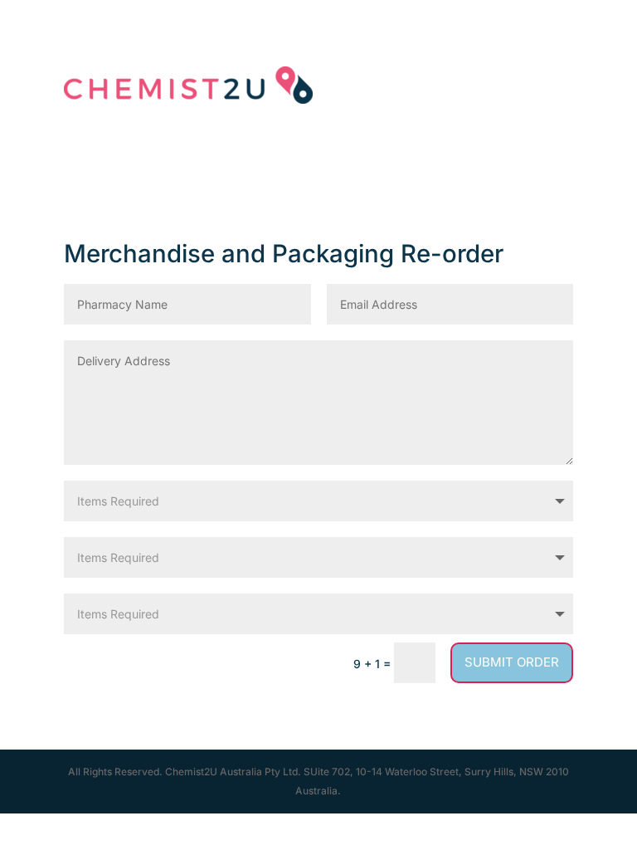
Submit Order (511, 662)
